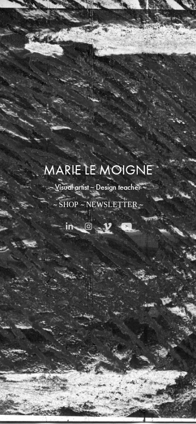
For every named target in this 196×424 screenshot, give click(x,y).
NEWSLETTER (111, 205)
